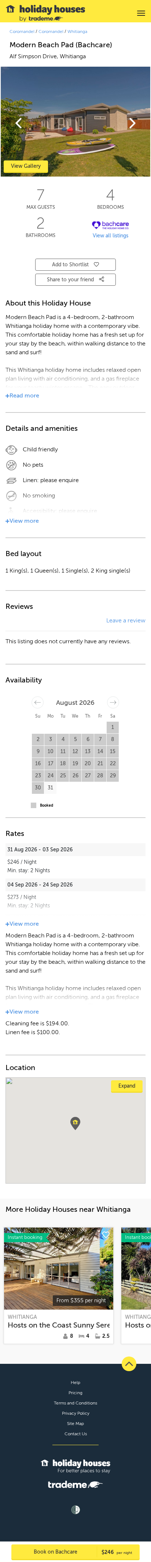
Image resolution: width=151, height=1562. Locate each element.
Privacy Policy (75, 1413)
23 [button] (38, 775)
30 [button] (38, 788)
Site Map (75, 1423)
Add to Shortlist (70, 264)
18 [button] (63, 763)
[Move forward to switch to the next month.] (113, 702)
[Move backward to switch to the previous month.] (38, 702)
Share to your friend (71, 279)
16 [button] (38, 763)
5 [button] (75, 739)
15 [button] (112, 751)
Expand (126, 1086)
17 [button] (50, 763)
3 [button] (50, 739)
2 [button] (38, 739)
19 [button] (75, 763)
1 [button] (112, 727)
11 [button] (63, 751)
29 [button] (113, 775)
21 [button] (100, 763)
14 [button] (100, 751)
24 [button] (51, 775)
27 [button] (88, 775)
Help (75, 1382)
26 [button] (75, 775)
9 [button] (38, 751)
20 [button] (88, 763)
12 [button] (75, 751)
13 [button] (88, 751)
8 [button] (112, 739)
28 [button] (100, 775)
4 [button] (63, 739)
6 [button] (87, 739)
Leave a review (126, 620)
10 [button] (51, 751)
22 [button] (113, 763)
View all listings (110, 235)
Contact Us (76, 1433)
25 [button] (63, 775)
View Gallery (26, 166)
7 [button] (100, 739)
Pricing (75, 1392)
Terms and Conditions (75, 1403)
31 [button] (50, 788)
